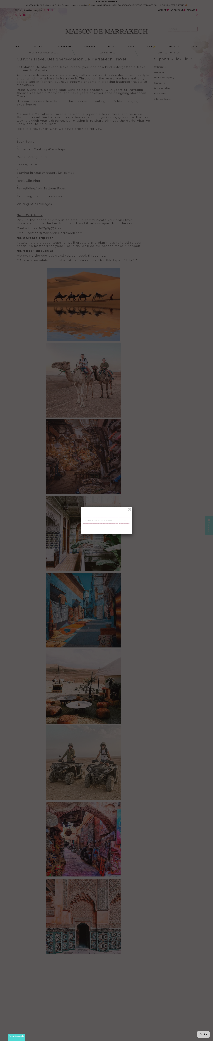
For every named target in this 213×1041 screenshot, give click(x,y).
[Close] (129, 509)
